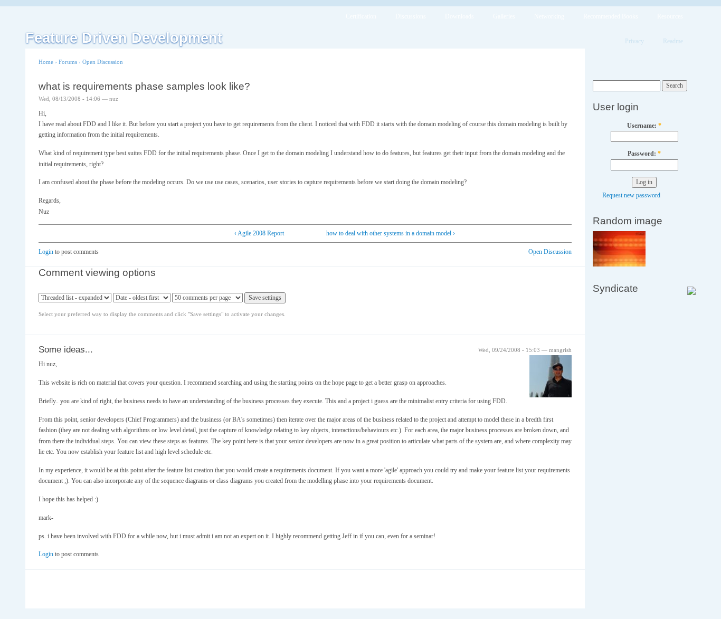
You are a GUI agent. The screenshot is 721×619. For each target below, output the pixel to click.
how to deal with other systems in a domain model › (390, 233)
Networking (549, 16)
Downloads (459, 16)
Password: (644, 153)
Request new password (631, 195)
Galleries (504, 16)
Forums (68, 62)
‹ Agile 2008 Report (259, 233)
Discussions (410, 16)
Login (46, 251)
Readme (673, 41)
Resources (670, 16)
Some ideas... (66, 350)
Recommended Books (610, 16)
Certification (361, 16)
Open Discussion (102, 62)
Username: (644, 125)
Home (46, 62)
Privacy (634, 41)
